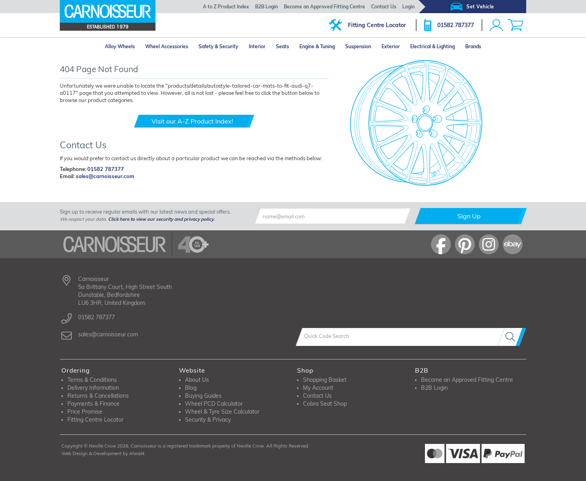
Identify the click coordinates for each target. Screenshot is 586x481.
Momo (194, 200)
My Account (318, 387)
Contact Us (383, 7)
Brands (473, 46)
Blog (191, 387)
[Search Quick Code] (512, 337)
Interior (257, 46)
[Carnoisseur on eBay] (513, 244)
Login (408, 7)
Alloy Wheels (120, 46)
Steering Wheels (324, 190)
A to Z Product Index (226, 7)
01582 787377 (455, 25)
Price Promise (84, 411)
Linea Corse (255, 190)
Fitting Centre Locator (377, 25)
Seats (282, 46)
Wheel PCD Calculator (214, 403)
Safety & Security (218, 46)
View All (87, 200)
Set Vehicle (480, 7)
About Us (197, 379)
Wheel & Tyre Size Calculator (222, 411)
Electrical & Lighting (432, 46)
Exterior (390, 46)
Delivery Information (93, 387)
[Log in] (496, 25)
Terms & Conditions (92, 379)
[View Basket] (515, 25)
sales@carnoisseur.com (105, 176)
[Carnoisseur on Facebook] (441, 244)
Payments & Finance (93, 403)
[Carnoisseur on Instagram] (489, 244)
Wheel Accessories (166, 46)
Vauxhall (78, 190)
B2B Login (266, 7)
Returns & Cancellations (98, 395)
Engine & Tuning (317, 46)
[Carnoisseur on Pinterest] (465, 244)
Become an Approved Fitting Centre (324, 7)
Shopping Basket (324, 379)
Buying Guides (203, 395)
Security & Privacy (208, 419)
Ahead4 (136, 453)
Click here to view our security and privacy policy (161, 219)
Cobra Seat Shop (325, 403)
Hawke (195, 190)
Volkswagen (137, 190)
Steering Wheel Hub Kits (333, 199)
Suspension (358, 46)
